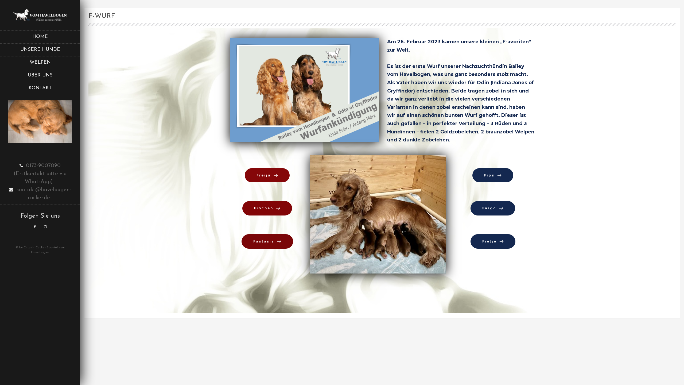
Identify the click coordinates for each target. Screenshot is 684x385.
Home (40, 36)
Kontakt (40, 88)
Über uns (40, 75)
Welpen (40, 62)
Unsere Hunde (40, 49)
